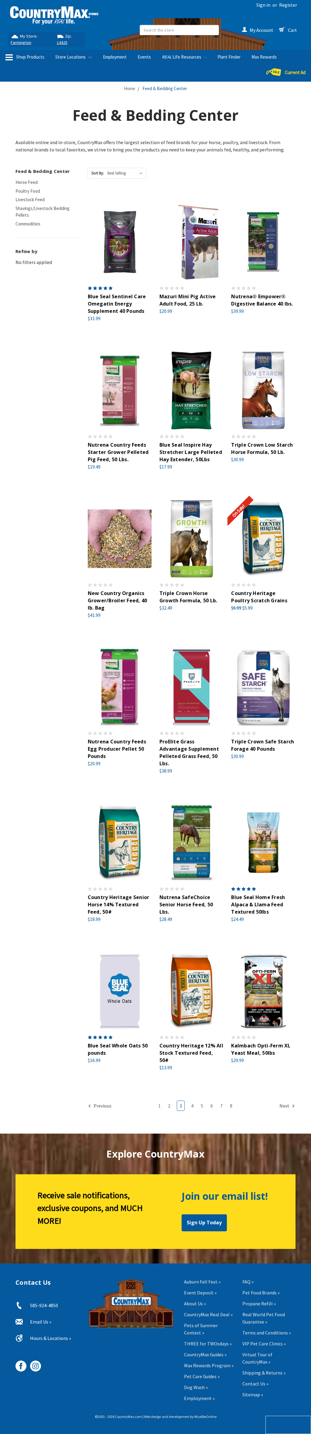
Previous (102, 1106)
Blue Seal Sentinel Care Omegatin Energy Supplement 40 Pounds (117, 303)
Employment (115, 57)
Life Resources (182, 57)
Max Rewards (264, 57)
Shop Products (29, 57)
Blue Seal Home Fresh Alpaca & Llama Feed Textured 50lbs (258, 904)
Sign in (263, 5)
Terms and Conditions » (266, 1333)
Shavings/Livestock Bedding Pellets (42, 211)
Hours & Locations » (50, 1338)
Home (129, 88)
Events (144, 57)
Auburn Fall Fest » (202, 1282)
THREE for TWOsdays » (208, 1344)
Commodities (27, 224)
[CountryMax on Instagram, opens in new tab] (33, 1364)
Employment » (199, 1398)
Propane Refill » (259, 1303)
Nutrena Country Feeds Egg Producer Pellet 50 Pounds (117, 748)
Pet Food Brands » (261, 1293)
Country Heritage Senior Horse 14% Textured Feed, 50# (118, 904)
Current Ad (295, 72)
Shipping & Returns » (263, 1373)
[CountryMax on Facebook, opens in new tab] (18, 1364)
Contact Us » (255, 1384)
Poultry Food (27, 191)
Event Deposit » (200, 1293)
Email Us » (40, 1322)
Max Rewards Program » (209, 1365)
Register (288, 5)
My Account (261, 30)
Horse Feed (26, 182)
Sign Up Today (204, 1222)
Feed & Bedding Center (164, 88)
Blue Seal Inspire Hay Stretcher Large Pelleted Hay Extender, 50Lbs (190, 452)
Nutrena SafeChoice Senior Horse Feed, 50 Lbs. (186, 904)
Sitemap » (252, 1395)
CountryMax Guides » (205, 1354)
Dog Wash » (196, 1387)
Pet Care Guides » (202, 1376)
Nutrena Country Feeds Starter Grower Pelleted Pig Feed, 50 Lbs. (118, 452)
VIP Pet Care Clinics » (264, 1344)
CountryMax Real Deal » (208, 1314)
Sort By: (97, 173)
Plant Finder (229, 57)
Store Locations (71, 57)
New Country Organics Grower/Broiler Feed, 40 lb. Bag (117, 600)
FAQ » (248, 1282)
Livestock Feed (30, 199)
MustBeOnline (205, 1416)
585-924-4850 (44, 1305)
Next (284, 1106)
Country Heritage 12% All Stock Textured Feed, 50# (191, 1053)
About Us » (195, 1303)
